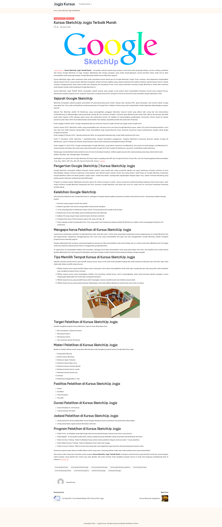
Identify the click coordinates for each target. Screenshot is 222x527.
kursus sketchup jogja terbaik (63, 470)
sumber (103, 161)
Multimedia (70, 18)
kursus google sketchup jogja (99, 467)
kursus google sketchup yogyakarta (120, 467)
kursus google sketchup (61, 467)
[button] (70, 482)
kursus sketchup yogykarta (81, 470)
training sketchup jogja (115, 470)
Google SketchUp (60, 18)
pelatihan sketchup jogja (98, 470)
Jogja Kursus (64, 4)
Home (55, 10)
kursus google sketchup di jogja (79, 467)
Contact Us (64, 459)
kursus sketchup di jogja (139, 467)
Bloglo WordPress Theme (129, 523)
